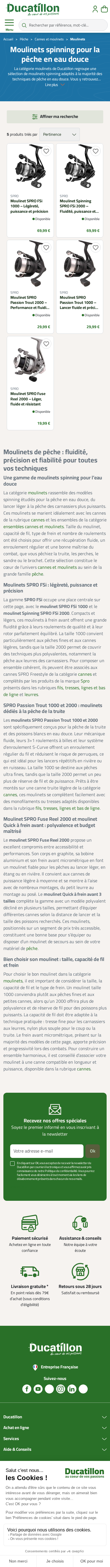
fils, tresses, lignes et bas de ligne (68, 808)
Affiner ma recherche (59, 116)
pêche (37, 574)
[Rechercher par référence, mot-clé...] (24, 25)
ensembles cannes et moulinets (33, 526)
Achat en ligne (16, 1428)
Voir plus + (18, 1187)
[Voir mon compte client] (95, 9)
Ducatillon (12, 1417)
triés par (31, 134)
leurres (31, 694)
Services (11, 1439)
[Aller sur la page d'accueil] (32, 9)
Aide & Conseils (17, 1450)
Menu (9, 29)
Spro (85, 681)
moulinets (37, 493)
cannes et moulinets (57, 567)
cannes (38, 520)
